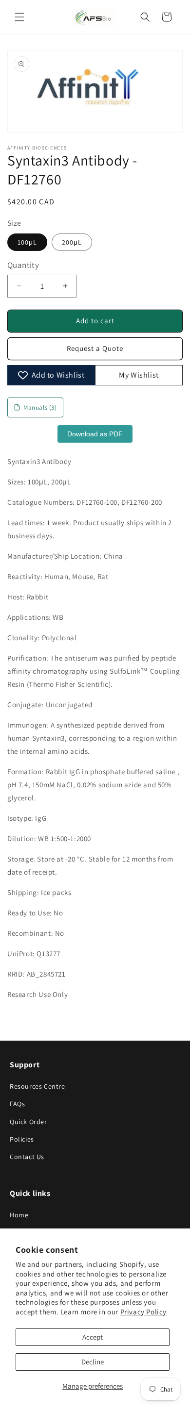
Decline (92, 1361)
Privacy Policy (143, 1311)
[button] (19, 17)
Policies (22, 1139)
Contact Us (27, 1156)
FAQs (17, 1103)
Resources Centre (37, 1086)
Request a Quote (95, 348)
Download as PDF (95, 434)
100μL (27, 242)
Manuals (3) (40, 407)
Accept (92, 1337)
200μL (72, 242)
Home (19, 1215)
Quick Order (28, 1121)
